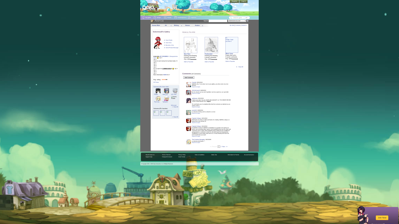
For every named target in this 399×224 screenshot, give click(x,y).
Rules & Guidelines (199, 154)
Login (243, 1)
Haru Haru (187, 54)
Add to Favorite (188, 62)
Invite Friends (181, 156)
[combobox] (239, 17)
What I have (229, 53)
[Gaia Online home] (148, 7)
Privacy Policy (182, 154)
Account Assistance (249, 154)
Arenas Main (156, 25)
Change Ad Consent (167, 156)
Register (234, 1)
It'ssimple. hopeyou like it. (229, 39)
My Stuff (232, 25)
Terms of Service (166, 154)
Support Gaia (149, 156)
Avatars (197, 25)
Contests (237, 25)
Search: (206, 21)
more (171, 25)
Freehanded (208, 54)
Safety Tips (214, 154)
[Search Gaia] (231, 18)
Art (166, 25)
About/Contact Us (150, 154)
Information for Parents (233, 154)
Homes (187, 25)
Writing (176, 25)
